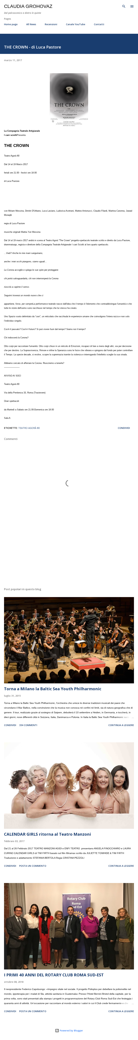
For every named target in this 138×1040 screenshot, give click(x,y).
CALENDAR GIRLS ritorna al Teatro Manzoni (47, 834)
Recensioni (51, 24)
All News (31, 24)
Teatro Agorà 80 (29, 427)
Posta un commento (32, 865)
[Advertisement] (69, 553)
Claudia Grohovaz (28, 6)
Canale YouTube (75, 24)
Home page (11, 24)
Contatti (99, 24)
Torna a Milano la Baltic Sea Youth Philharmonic (52, 688)
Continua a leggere (121, 725)
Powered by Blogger (71, 1030)
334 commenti (28, 725)
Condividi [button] (124, 427)
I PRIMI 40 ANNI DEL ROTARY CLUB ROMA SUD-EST (54, 975)
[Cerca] (124, 6)
